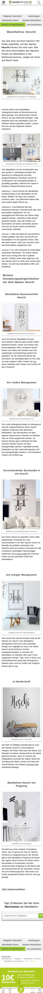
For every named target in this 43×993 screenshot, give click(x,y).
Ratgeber (18, 959)
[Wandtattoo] (20, 2)
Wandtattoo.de (7, 959)
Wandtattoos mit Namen (32, 959)
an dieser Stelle (21, 554)
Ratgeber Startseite (12, 16)
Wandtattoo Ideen (10, 20)
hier (13, 118)
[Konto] (3, 991)
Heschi (33, 961)
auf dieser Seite (32, 764)
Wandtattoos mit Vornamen (13, 961)
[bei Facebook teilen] (25, 895)
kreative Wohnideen (31, 20)
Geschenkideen (34, 25)
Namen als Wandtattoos (13, 25)
